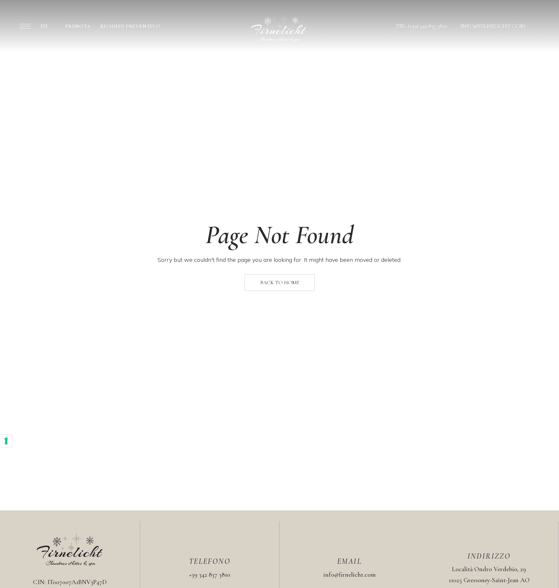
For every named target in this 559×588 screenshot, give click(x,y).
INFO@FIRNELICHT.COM (492, 25)
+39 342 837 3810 (209, 575)
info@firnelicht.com (349, 575)
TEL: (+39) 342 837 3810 (421, 25)
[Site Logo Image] (278, 28)
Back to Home (279, 282)
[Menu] (25, 26)
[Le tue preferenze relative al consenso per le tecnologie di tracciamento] (6, 441)
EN (44, 25)
